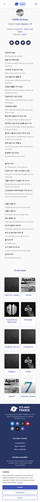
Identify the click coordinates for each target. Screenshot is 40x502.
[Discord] (12, 429)
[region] (20, 485)
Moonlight (28, 320)
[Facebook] (17, 424)
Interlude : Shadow (28, 396)
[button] (4, 3)
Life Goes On (28, 347)
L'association (20, 443)
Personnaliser (20, 492)
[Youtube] (28, 42)
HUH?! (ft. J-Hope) (12, 295)
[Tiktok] (17, 429)
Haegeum (11, 372)
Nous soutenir (20, 446)
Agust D (26, 29)
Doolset (24, 24)
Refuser (20, 498)
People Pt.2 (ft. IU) (12, 347)
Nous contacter (20, 449)
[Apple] (17, 42)
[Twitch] (23, 429)
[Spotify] (11, 42)
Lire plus (20, 482)
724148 (28, 295)
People (28, 372)
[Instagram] (23, 424)
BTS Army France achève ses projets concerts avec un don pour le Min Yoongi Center (20, 463)
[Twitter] (12, 424)
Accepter (20, 487)
